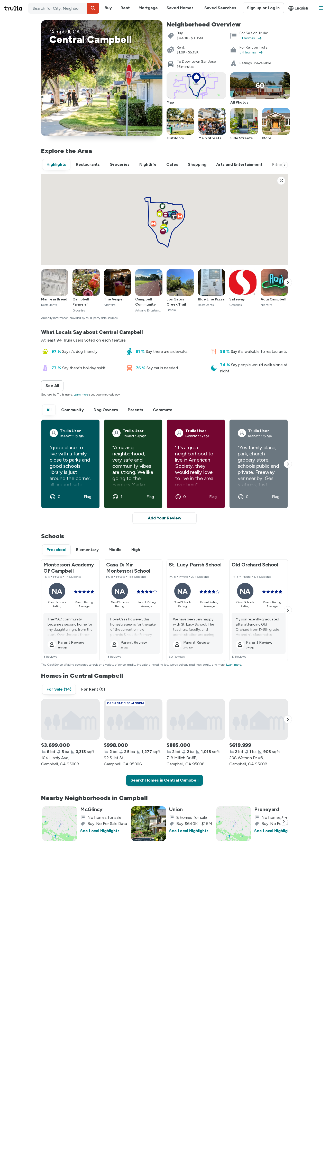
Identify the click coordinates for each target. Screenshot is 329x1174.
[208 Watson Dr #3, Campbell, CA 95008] (258, 719)
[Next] (285, 165)
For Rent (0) (93, 689)
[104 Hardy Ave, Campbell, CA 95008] (70, 719)
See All (54, 385)
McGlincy (91, 809)
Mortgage (148, 7)
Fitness (279, 164)
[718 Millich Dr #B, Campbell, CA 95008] (196, 719)
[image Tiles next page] (288, 282)
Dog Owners (106, 409)
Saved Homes (180, 7)
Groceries (119, 164)
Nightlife (148, 164)
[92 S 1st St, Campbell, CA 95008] (133, 719)
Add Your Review (164, 518)
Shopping (197, 164)
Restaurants (88, 164)
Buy (108, 7)
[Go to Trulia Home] (16, 8)
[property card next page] (288, 719)
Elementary (87, 549)
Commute (162, 409)
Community (72, 409)
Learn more (81, 394)
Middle (115, 549)
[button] (93, 8)
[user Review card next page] (288, 464)
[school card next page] (288, 610)
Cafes (172, 164)
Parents (135, 409)
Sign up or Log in (263, 7)
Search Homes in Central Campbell (164, 780)
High (135, 549)
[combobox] (63, 8)
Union (176, 809)
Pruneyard (266, 809)
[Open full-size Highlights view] (281, 181)
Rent (125, 7)
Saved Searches (220, 7)
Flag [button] (87, 497)
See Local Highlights (100, 830)
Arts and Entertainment (239, 164)
